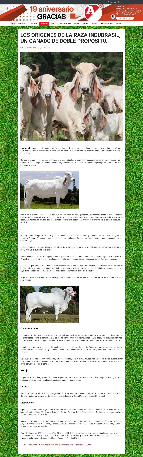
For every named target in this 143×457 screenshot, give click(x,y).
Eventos (76, 24)
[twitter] (111, 2)
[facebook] (108, 2)
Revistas (94, 24)
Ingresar (119, 24)
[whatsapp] (121, 2)
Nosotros (54, 24)
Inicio (13, 24)
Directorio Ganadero (106, 24)
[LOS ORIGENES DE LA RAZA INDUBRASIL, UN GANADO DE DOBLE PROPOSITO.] (71, 96)
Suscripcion (34, 24)
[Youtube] (115, 2)
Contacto (85, 24)
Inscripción (44, 24)
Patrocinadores (65, 24)
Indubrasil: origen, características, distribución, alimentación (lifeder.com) (60, 445)
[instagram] (118, 2)
